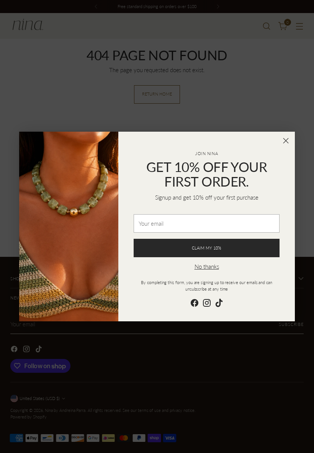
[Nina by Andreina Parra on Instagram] (206, 304)
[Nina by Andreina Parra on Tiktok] (219, 304)
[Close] (286, 141)
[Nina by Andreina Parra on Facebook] (194, 304)
